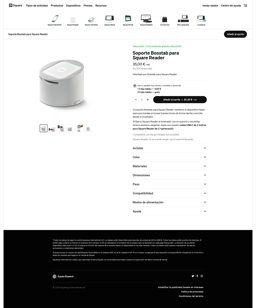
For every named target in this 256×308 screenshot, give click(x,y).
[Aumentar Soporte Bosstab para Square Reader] (148, 99)
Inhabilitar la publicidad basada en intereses (180, 287)
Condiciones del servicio (191, 296)
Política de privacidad (192, 292)
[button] (170, 148)
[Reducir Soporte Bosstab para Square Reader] (136, 99)
